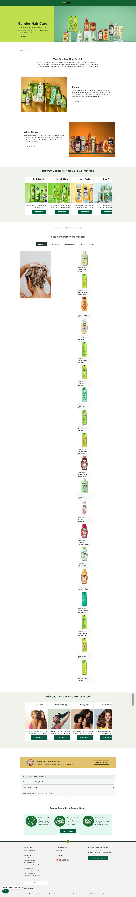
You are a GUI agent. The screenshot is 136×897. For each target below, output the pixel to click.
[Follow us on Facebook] (62, 859)
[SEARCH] (131, 3)
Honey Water (85, 179)
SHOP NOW (39, 211)
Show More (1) (66, 797)
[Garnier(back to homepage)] (67, 3)
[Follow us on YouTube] (65, 859)
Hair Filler (107, 179)
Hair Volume (107, 705)
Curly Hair (84, 705)
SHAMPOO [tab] (41, 244)
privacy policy (105, 893)
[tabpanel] (68, 467)
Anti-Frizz (38, 705)
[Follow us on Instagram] (57, 859)
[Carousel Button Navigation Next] (113, 197)
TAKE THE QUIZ (101, 762)
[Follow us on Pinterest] (59, 859)
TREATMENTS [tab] (69, 244)
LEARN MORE (38, 737)
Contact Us (59, 850)
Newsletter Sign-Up (98, 858)
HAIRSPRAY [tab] (93, 244)
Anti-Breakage (62, 705)
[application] (36, 883)
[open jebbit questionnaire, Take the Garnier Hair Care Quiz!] (5, 891)
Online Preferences (29, 850)
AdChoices (95, 893)
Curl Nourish (38, 179)
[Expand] (68, 782)
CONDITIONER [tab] (55, 244)
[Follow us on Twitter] (68, 859)
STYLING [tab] (82, 244)
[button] (133, 699)
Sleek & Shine (61, 179)
